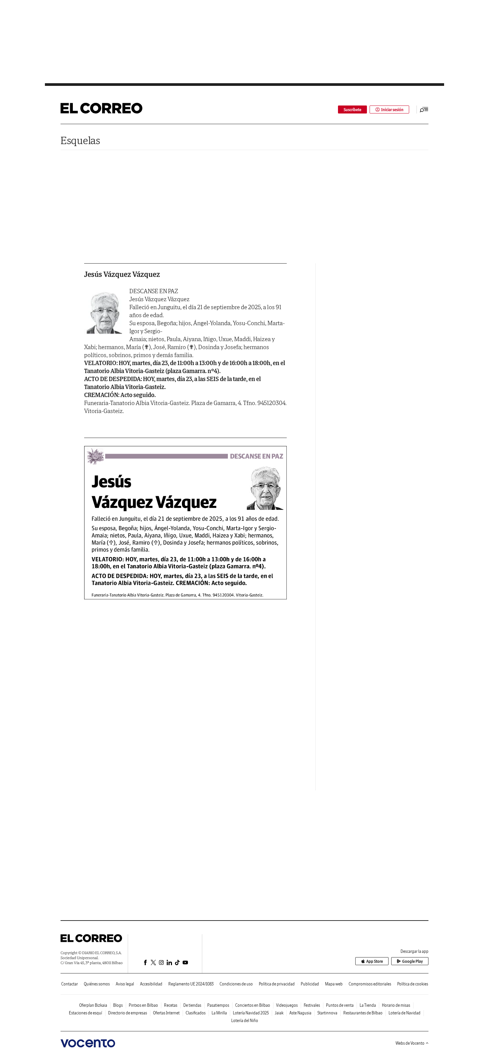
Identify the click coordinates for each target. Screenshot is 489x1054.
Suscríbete (352, 109)
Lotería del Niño (244, 1020)
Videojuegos (287, 1005)
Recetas (170, 1005)
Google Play (412, 961)
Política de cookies (412, 983)
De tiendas (192, 1005)
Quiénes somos (97, 983)
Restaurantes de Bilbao (363, 1012)
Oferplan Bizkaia (93, 1005)
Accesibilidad (151, 983)
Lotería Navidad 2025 (251, 1012)
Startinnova (327, 1012)
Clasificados (196, 1012)
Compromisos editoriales (370, 983)
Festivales (312, 1005)
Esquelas (80, 140)
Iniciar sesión (392, 109)
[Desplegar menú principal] (424, 109)
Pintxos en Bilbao (143, 1005)
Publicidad (310, 983)
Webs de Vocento (410, 1043)
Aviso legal (125, 983)
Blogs (118, 1005)
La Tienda (368, 1005)
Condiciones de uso (236, 983)
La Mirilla (219, 1012)
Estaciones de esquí (85, 1012)
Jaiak (279, 1012)
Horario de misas (396, 1005)
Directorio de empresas (127, 1012)
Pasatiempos (218, 1005)
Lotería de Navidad (404, 1012)
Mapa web (334, 983)
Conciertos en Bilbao (252, 1005)
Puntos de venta (340, 1005)
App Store (374, 961)
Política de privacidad (277, 983)
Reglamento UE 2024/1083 (191, 983)
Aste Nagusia (300, 1012)
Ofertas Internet (166, 1012)
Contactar (69, 983)
